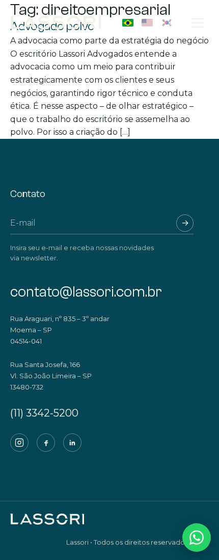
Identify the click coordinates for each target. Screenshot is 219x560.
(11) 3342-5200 (44, 413)
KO (166, 23)
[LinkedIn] (72, 442)
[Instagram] (19, 442)
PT (127, 23)
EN (147, 23)
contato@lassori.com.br (86, 292)
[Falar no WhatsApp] (196, 537)
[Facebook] (46, 442)
